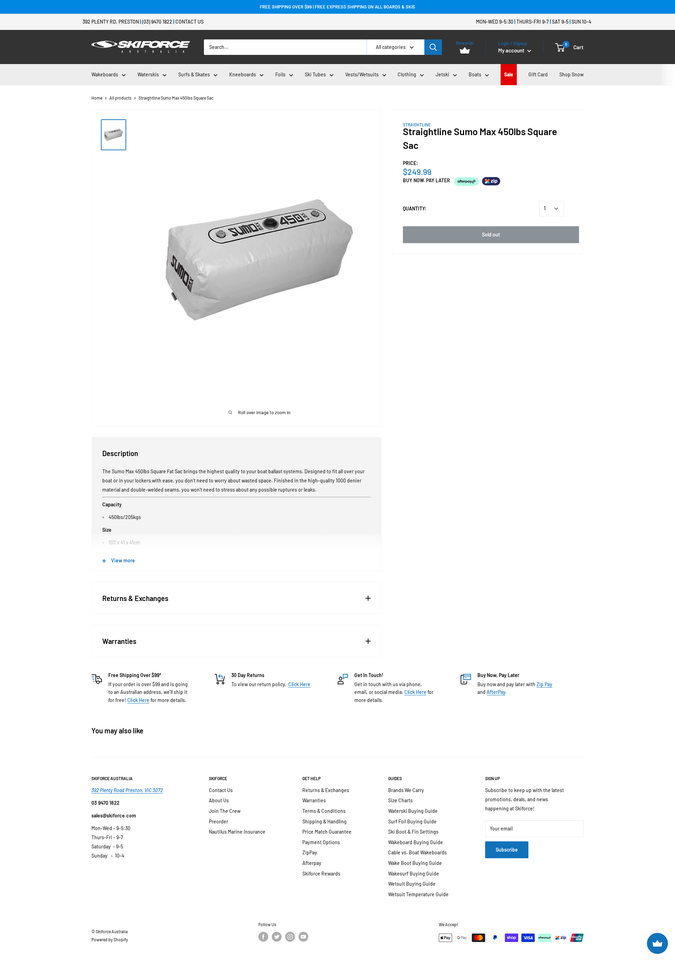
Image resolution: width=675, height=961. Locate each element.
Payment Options (321, 842)
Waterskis (148, 74)
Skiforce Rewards (321, 874)
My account (512, 50)
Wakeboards (104, 74)
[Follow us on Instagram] (290, 937)
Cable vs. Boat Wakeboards (417, 852)
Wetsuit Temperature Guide (418, 894)
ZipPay (309, 852)
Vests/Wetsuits (362, 74)
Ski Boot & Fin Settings (413, 832)
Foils (280, 74)
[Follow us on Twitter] (277, 937)
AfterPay (496, 692)
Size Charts (400, 800)
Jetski (442, 74)
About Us (219, 800)
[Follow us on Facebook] (263, 937)
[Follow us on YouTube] (303, 937)
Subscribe (507, 850)
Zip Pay (544, 684)
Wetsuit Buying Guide (412, 884)
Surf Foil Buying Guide (412, 821)
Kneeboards (242, 74)
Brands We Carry (406, 790)
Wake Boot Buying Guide (415, 863)
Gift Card (538, 74)
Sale (508, 74)
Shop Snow (571, 74)
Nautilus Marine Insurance (237, 832)
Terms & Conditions (324, 811)
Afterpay (311, 863)
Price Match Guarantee (327, 832)
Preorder (218, 821)
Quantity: (414, 208)
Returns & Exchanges (325, 790)
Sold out (491, 235)
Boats (475, 74)
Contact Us (189, 22)
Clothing (407, 74)
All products (120, 97)
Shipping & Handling (324, 821)
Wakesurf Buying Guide (413, 874)
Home (96, 97)
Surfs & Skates (194, 74)
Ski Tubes (315, 74)
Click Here (138, 700)
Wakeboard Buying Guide (415, 842)
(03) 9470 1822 (157, 22)
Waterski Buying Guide (413, 811)
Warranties (314, 800)
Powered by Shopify (109, 939)
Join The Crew (224, 811)
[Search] (433, 47)
